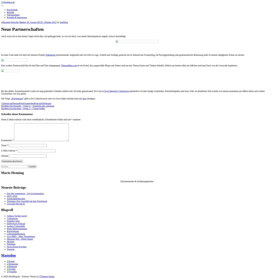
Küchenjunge (13, 231)
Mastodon (8, 255)
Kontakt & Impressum (17, 17)
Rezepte (10, 12)
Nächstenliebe (13, 15)
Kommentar (7, 140)
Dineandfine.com (69, 65)
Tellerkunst (50, 55)
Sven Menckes (111, 91)
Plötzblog (11, 244)
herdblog (64, 22)
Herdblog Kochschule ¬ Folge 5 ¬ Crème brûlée (23, 108)
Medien (22, 22)
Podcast (37, 103)
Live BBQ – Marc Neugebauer (21, 236)
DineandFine (18, 103)
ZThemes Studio (46, 276)
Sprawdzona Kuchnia (16, 246)
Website (4, 156)
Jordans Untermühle (16, 226)
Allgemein (6, 22)
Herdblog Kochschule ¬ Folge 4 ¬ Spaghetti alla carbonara (27, 106)
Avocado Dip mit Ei (16, 204)
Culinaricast (123, 91)
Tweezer (11, 249)
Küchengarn (17, 98)
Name (4, 145)
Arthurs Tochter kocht (17, 216)
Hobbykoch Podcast (16, 223)
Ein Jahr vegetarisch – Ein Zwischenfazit (25, 193)
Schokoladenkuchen (16, 198)
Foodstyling (29, 103)
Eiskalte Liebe (13, 221)
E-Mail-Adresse (9, 150)
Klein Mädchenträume (17, 229)
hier (84, 98)
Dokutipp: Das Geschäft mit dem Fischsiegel (27, 201)
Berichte (15, 22)
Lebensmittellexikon (16, 234)
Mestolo (10, 241)
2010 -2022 (12, 196)
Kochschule (12, 10)
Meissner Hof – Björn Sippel (20, 239)
